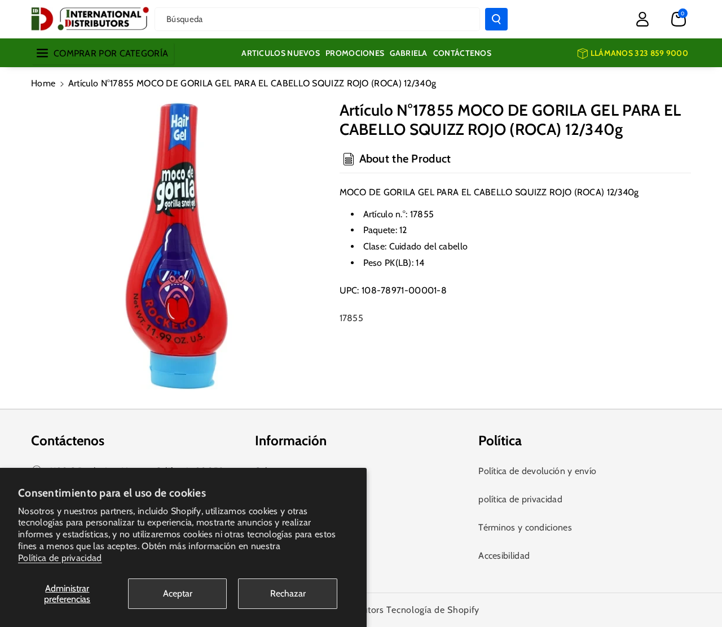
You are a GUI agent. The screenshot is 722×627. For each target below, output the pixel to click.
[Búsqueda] (496, 19)
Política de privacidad (60, 558)
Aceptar (177, 593)
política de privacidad (520, 499)
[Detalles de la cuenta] (642, 19)
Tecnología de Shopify (432, 609)
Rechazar (288, 593)
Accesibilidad (504, 555)
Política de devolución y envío (537, 471)
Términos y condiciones (525, 527)
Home (43, 83)
